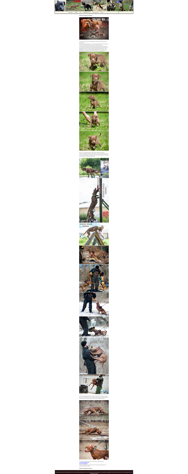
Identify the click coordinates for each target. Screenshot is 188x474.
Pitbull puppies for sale (86, 12)
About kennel (71, 12)
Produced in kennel (95, 12)
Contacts (101, 12)
